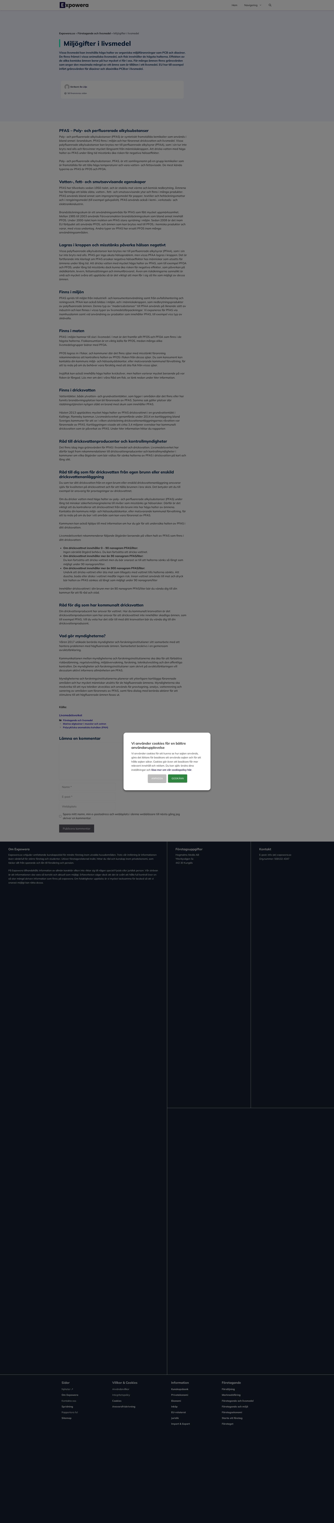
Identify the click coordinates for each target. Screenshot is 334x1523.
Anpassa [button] (157, 778)
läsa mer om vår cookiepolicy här (171, 769)
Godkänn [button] (178, 778)
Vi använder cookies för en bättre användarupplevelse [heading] (158, 745)
